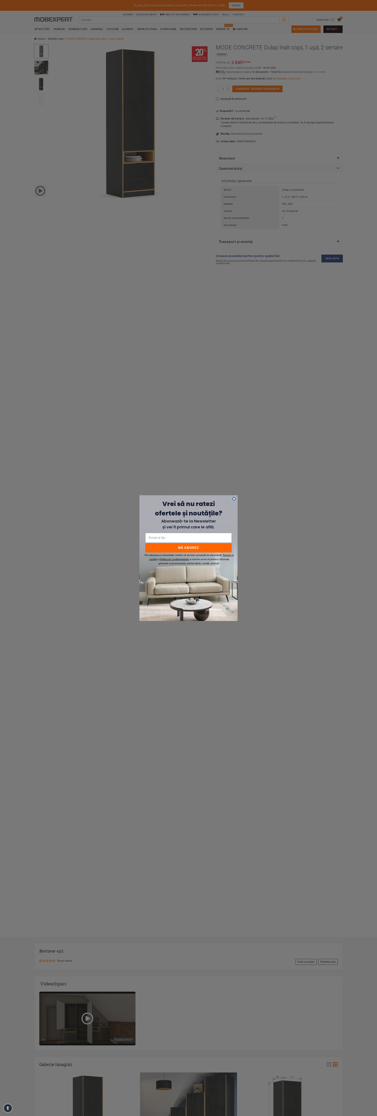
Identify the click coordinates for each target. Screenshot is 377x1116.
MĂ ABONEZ (188, 547)
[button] (8, 1108)
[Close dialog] (234, 499)
